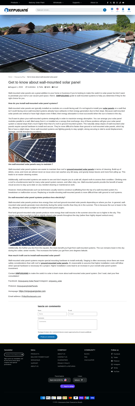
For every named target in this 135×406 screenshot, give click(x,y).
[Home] (16, 10)
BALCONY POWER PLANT (40, 357)
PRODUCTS (35, 354)
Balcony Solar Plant (36, 3)
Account (123, 10)
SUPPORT (34, 363)
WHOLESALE (35, 360)
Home (10, 77)
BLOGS (86, 354)
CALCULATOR (89, 360)
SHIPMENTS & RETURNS (66, 366)
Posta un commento (48, 337)
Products (14, 3)
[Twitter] (111, 3)
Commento (41, 318)
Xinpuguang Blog (19, 77)
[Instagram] (117, 3)
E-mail (70, 310)
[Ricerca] (104, 10)
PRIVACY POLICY (64, 363)
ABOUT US (34, 366)
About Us (94, 3)
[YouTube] (123, 3)
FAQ (85, 357)
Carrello (129, 10)
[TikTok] (120, 3)
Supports (76, 3)
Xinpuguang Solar (63, 402)
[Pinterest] (114, 3)
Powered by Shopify (76, 402)
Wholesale (57, 3)
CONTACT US (62, 357)
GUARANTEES (63, 360)
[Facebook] (108, 3)
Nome (39, 310)
